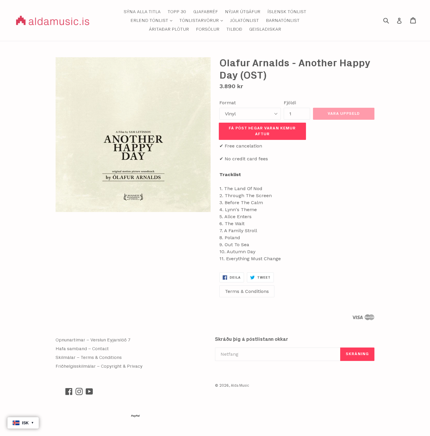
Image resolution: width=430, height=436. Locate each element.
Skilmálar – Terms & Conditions (89, 357)
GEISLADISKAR (265, 29)
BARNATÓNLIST (283, 20)
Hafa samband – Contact (82, 348)
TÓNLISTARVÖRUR (202, 20)
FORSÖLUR (207, 29)
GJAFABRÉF (205, 11)
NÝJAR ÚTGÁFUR (242, 11)
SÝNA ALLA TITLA (142, 11)
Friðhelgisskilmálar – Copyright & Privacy (99, 366)
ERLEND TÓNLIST (152, 20)
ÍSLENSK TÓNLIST (286, 11)
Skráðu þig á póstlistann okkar (251, 339)
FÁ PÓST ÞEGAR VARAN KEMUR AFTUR (262, 131)
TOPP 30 (177, 11)
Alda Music (240, 386)
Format (227, 102)
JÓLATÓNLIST (244, 20)
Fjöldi (290, 102)
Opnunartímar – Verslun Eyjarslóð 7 (93, 340)
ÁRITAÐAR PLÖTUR (169, 29)
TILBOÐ (234, 29)
